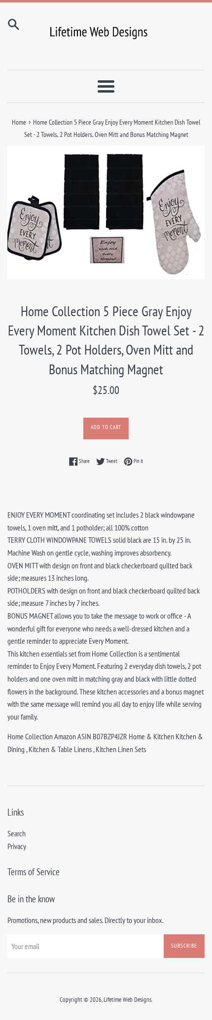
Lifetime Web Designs (127, 999)
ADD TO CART (106, 427)
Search (16, 833)
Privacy (16, 846)
